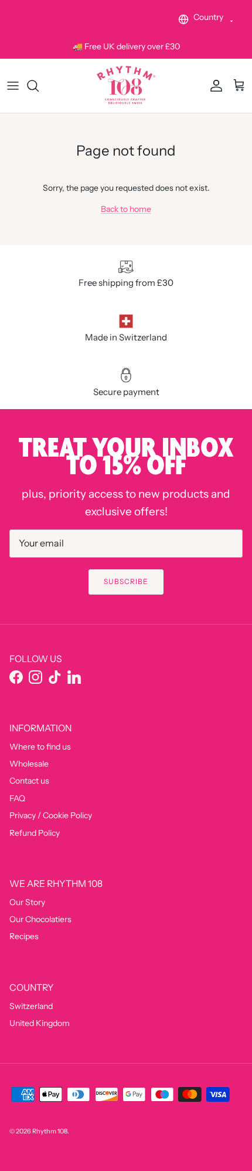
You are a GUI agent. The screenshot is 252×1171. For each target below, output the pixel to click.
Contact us (29, 780)
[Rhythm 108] (126, 85)
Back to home (126, 209)
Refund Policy (34, 833)
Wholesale (29, 763)
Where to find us (40, 746)
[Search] (39, 86)
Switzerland (31, 1006)
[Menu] (13, 86)
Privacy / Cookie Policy (50, 815)
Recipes (24, 936)
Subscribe (126, 581)
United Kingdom (39, 1023)
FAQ (17, 798)
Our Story (27, 902)
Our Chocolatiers (40, 919)
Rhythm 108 (49, 1131)
